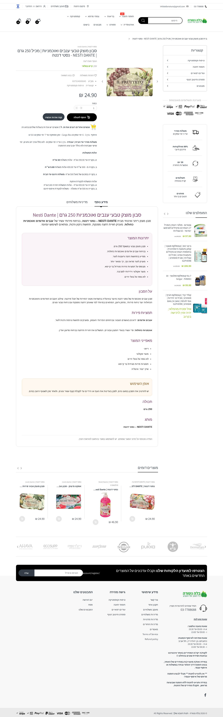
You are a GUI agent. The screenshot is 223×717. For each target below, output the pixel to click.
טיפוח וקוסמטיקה (75, 85)
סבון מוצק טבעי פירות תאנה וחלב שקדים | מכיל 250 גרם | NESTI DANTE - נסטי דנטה (32, 486)
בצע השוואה (66, 75)
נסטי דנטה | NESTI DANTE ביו (143, 482)
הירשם (38, 6)
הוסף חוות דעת (90, 61)
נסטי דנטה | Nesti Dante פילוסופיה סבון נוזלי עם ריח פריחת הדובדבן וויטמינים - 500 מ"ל (105, 489)
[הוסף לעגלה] (132, 519)
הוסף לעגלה (80, 117)
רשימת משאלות (87, 75)
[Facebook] (205, 695)
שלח (26, 573)
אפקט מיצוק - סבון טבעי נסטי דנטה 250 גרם (68, 486)
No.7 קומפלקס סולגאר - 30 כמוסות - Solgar (178, 277)
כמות (94, 103)
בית (205, 38)
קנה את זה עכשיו (53, 117)
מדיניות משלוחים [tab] (77, 202)
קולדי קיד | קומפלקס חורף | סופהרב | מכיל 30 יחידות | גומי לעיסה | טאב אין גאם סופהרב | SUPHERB (178, 299)
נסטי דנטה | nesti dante (87, 46)
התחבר (28, 6)
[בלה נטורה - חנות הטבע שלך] (197, 20)
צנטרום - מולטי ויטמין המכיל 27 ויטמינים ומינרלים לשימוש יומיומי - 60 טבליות (177, 227)
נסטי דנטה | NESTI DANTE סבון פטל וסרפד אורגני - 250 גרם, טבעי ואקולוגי (142, 486)
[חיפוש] (143, 20)
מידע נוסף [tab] (101, 202)
